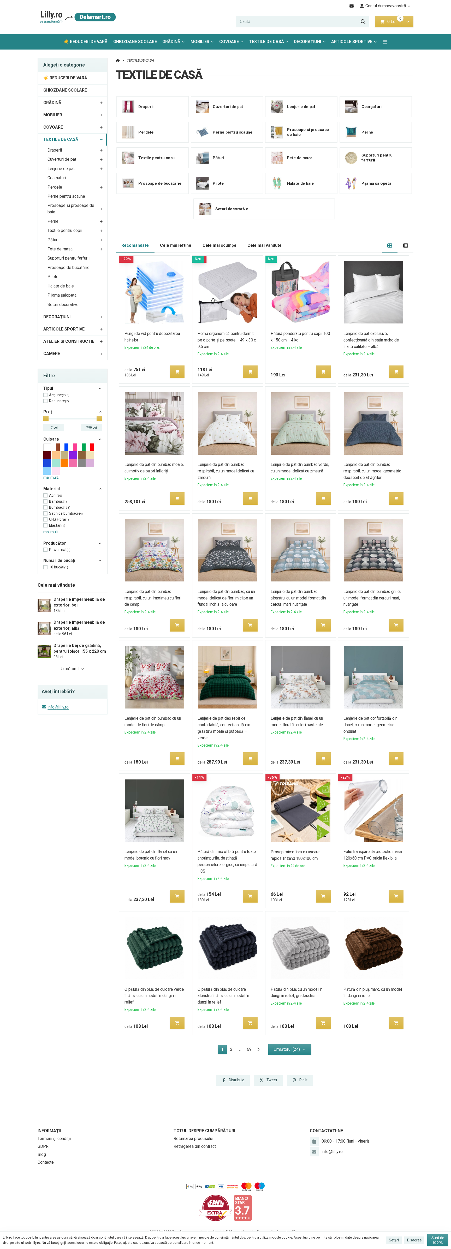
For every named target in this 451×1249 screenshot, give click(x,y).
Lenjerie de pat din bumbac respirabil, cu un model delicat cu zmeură (226, 471)
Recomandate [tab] (135, 245)
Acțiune (59, 395)
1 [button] (224, 1050)
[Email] (352, 6)
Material (51, 488)
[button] (407, 21)
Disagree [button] (414, 1240)
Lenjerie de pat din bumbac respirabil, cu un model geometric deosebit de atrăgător (372, 471)
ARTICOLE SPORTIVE (351, 41)
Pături (53, 239)
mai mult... (51, 477)
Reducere (59, 401)
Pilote (53, 276)
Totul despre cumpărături (204, 1130)
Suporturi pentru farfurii (69, 258)
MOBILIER (200, 41)
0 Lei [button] (394, 21)
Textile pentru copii (65, 230)
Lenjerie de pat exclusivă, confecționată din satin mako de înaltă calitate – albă (371, 340)
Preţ (47, 411)
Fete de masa (60, 249)
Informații (49, 1130)
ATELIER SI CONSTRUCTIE (68, 341)
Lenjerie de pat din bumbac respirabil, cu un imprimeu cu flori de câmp (153, 598)
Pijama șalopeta (62, 295)
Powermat (59, 550)
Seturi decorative (63, 304)
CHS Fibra (59, 519)
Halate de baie (61, 286)
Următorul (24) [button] (287, 1049)
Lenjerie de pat (61, 168)
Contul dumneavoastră (385, 5)
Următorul (70, 668)
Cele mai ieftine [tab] (175, 245)
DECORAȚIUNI (307, 41)
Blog (42, 1154)
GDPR (43, 1146)
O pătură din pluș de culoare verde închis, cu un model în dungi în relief (154, 996)
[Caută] (363, 21)
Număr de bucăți (59, 560)
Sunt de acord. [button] (437, 1240)
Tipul (48, 388)
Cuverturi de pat (62, 159)
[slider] (46, 418)
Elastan (57, 525)
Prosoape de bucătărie (69, 267)
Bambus (58, 501)
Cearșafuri (57, 177)
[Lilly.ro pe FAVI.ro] (215, 1207)
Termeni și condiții (54, 1138)
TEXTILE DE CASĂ (268, 43)
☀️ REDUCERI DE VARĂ (86, 41)
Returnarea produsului (193, 1138)
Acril (55, 495)
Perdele (55, 187)
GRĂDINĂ (171, 41)
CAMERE (51, 353)
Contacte (46, 1162)
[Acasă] (77, 17)
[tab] (390, 245)
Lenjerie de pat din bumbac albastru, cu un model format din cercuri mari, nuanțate (298, 598)
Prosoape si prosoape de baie (71, 208)
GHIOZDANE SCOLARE (135, 41)
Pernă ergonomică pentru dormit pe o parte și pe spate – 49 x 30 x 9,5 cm (227, 340)
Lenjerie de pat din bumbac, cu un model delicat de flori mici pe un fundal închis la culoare (226, 598)
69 (249, 1049)
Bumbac (59, 507)
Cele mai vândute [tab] (264, 245)
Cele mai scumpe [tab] (219, 245)
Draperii (55, 150)
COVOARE (229, 41)
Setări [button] (394, 1240)
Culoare (51, 439)
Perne (53, 221)
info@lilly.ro (58, 707)
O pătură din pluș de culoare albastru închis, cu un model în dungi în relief (223, 996)
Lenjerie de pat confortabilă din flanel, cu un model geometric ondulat (370, 725)
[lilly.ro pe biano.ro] (242, 1207)
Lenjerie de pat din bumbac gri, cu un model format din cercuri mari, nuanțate (372, 598)
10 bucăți (58, 567)
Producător (54, 543)
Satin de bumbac (66, 513)
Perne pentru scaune (66, 196)
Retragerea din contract (195, 1146)
